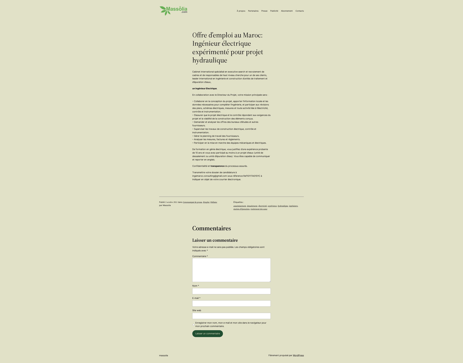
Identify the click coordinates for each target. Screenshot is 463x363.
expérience (272, 206)
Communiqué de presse (192, 202)
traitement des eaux (259, 209)
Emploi (206, 202)
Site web (196, 310)
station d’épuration (241, 209)
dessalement (252, 206)
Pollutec (213, 202)
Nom (195, 285)
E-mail (196, 298)
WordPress (298, 355)
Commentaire (200, 256)
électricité (262, 206)
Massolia (163, 355)
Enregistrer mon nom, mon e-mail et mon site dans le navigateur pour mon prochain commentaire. (230, 325)
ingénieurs (293, 206)
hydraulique (283, 206)
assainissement (239, 206)
